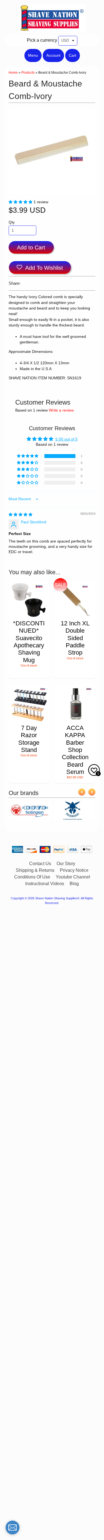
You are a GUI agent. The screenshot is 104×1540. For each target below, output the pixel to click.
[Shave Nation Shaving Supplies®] (52, 29)
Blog (74, 883)
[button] (21, 202)
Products (28, 72)
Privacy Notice (74, 870)
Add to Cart (31, 247)
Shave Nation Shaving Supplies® (57, 898)
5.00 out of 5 (66, 439)
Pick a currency (42, 40)
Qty (12, 222)
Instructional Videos (44, 883)
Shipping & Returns (35, 870)
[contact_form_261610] (12, 1527)
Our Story (66, 863)
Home (13, 72)
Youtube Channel (73, 877)
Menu (33, 55)
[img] (20, 514)
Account (53, 55)
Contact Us (40, 863)
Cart (72, 55)
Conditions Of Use (32, 877)
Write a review (61, 410)
